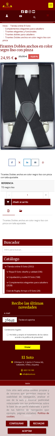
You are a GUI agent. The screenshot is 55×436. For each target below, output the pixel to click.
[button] (7, 16)
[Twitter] (26, 12)
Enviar (28, 347)
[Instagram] (30, 12)
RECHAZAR (38, 423)
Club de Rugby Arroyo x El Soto (22, 290)
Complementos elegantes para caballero (28, 282)
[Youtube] (33, 12)
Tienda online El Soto (17, 266)
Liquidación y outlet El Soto (22, 277)
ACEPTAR (27, 431)
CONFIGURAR (16, 423)
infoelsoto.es (29, 374)
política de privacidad (34, 337)
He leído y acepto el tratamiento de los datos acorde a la (28, 336)
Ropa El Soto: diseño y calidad (23, 271)
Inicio (27, 383)
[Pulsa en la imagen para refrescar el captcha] (10, 319)
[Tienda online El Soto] (6, 266)
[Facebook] (22, 12)
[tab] (9, 211)
